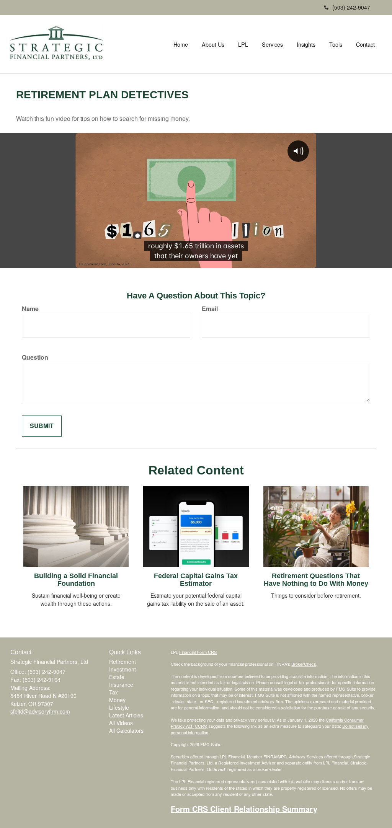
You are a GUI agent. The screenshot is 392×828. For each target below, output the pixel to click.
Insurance (121, 684)
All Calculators (126, 730)
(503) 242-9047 (351, 7)
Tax (113, 692)
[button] (213, 44)
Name (30, 309)
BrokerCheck (303, 664)
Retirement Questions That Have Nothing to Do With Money (316, 579)
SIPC (282, 756)
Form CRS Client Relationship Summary (244, 808)
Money (117, 700)
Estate (116, 677)
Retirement (122, 661)
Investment (122, 669)
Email (210, 309)
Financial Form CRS (198, 652)
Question (35, 357)
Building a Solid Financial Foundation (76, 579)
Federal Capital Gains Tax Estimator (196, 579)
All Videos (121, 723)
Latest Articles (126, 715)
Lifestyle (119, 707)
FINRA (269, 756)
